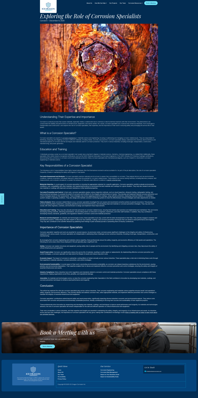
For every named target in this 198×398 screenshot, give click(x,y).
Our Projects (113, 3)
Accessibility (62, 376)
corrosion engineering (69, 138)
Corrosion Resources (134, 3)
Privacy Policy (62, 379)
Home (59, 370)
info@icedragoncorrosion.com (154, 371)
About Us (89, 3)
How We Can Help (100, 3)
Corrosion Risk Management (109, 372)
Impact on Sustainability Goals (109, 376)
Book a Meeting (151, 3)
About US (60, 372)
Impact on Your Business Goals (109, 374)
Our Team (123, 3)
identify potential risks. (114, 180)
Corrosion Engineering (107, 370)
